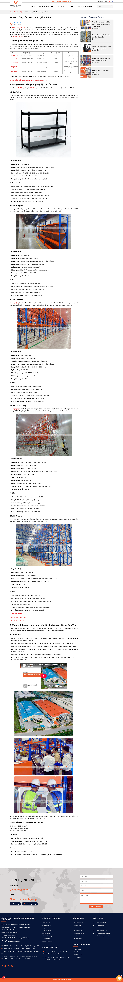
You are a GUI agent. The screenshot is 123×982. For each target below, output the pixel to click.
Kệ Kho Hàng (50, 6)
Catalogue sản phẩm (48, 941)
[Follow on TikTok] (5, 966)
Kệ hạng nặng (14, 303)
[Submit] (111, 6)
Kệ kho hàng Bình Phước (19, 621)
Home (11, 12)
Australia (4, 956)
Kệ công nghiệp (15, 409)
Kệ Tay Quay (77, 957)
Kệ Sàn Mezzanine (79, 933)
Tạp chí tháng (47, 930)
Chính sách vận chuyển (101, 930)
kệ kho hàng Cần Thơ (19, 28)
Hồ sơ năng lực (47, 933)
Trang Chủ (32, 6)
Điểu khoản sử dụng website (102, 936)
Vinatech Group (18, 36)
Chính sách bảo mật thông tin (102, 933)
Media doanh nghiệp (48, 936)
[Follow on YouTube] (12, 966)
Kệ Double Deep (78, 928)
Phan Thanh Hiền (19, 23)
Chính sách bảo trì (99, 925)
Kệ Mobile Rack (78, 954)
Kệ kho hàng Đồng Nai (18, 618)
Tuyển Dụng (87, 6)
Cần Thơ (32, 88)
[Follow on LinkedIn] (9, 966)
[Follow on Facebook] (2, 966)
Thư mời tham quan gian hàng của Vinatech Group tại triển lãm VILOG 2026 (101, 24)
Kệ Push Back (77, 938)
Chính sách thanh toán (101, 928)
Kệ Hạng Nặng (78, 930)
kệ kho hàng (20, 88)
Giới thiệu (41, 6)
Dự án (71, 6)
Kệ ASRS (76, 951)
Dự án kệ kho (47, 928)
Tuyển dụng (46, 938)
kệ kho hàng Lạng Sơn (40, 80)
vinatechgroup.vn (12, 935)
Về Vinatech (46, 922)
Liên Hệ (78, 6)
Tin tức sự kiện (47, 925)
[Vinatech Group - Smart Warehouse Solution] (16, 4)
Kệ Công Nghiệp (78, 922)
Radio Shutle (77, 949)
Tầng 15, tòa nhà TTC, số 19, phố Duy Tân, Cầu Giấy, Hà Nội (22, 946)
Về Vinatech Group (102, 1)
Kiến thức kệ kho (19, 12)
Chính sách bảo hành (100, 922)
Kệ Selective (77, 925)
